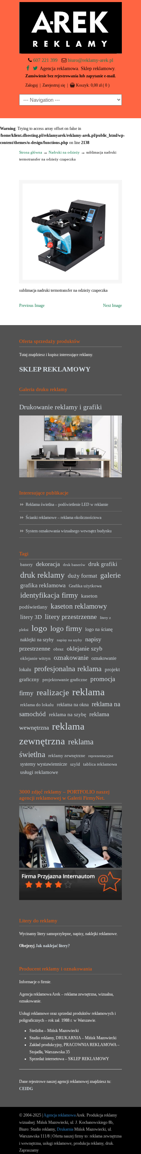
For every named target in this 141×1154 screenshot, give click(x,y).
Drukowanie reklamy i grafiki (60, 407)
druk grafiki (102, 564)
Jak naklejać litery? (53, 945)
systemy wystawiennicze (43, 764)
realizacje (53, 692)
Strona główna (30, 152)
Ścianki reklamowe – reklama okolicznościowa (63, 517)
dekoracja (48, 564)
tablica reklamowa (100, 764)
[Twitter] (35, 68)
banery (26, 564)
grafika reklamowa (43, 585)
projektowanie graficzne (64, 679)
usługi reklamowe (39, 772)
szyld (75, 764)
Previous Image (31, 305)
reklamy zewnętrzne (66, 755)
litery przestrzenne (71, 616)
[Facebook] (27, 68)
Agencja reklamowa (59, 1115)
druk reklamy (42, 574)
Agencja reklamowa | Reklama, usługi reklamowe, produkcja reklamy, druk (70, 28)
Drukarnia (64, 1129)
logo (39, 628)
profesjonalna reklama (68, 668)
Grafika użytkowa (85, 586)
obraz (58, 649)
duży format (82, 576)
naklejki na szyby (37, 639)
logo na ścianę (99, 629)
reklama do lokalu (37, 704)
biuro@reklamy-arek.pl (90, 60)
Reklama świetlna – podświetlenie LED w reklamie (67, 504)
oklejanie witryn (35, 658)
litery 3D (31, 617)
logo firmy (66, 628)
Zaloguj (31, 85)
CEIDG (26, 1088)
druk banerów (74, 565)
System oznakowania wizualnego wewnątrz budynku (69, 531)
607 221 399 (45, 60)
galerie (110, 575)
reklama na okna (73, 704)
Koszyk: (93, 85)
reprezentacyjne (100, 756)
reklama (88, 691)
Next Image (112, 305)
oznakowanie (71, 657)
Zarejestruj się (53, 85)
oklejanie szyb (84, 648)
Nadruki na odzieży (64, 152)
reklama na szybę (67, 714)
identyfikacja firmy (49, 595)
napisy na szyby (69, 640)
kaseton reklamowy (79, 606)
